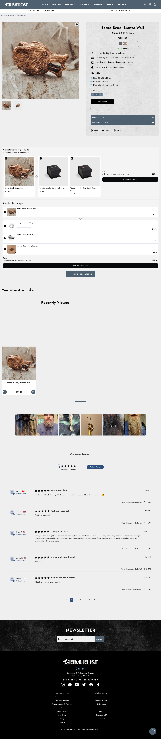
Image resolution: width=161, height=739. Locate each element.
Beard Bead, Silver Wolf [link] (26, 234)
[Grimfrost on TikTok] (98, 684)
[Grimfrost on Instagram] (63, 684)
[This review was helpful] (144, 502)
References (101, 704)
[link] (19, 171)
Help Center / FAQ (62, 693)
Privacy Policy (62, 711)
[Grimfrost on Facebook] (70, 684)
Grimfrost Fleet (101, 701)
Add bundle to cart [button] (130, 179)
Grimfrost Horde (101, 697)
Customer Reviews (62, 701)
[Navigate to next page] (94, 600)
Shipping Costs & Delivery (62, 704)
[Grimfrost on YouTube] (77, 684)
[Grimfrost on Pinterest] (91, 684)
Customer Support (62, 697)
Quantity (97, 90)
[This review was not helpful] (149, 502)
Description (98, 117)
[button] (26, 425)
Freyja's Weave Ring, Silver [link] (27, 223)
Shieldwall (101, 719)
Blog (62, 719)
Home (3, 15)
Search (62, 722)
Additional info (100, 123)
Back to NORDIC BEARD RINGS (82, 274)
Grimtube (101, 708)
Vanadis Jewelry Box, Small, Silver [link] (52, 188)
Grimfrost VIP (101, 715)
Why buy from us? (101, 693)
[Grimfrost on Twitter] (84, 684)
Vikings (101, 711)
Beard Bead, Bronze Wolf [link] (14, 188)
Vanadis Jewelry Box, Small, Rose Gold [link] (83, 189)
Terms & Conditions (62, 708)
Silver (120, 43)
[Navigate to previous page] (66, 600)
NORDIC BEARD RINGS (16, 15)
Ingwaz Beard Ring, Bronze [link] (27, 246)
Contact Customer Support (80, 680)
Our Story (62, 715)
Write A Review (95, 467)
